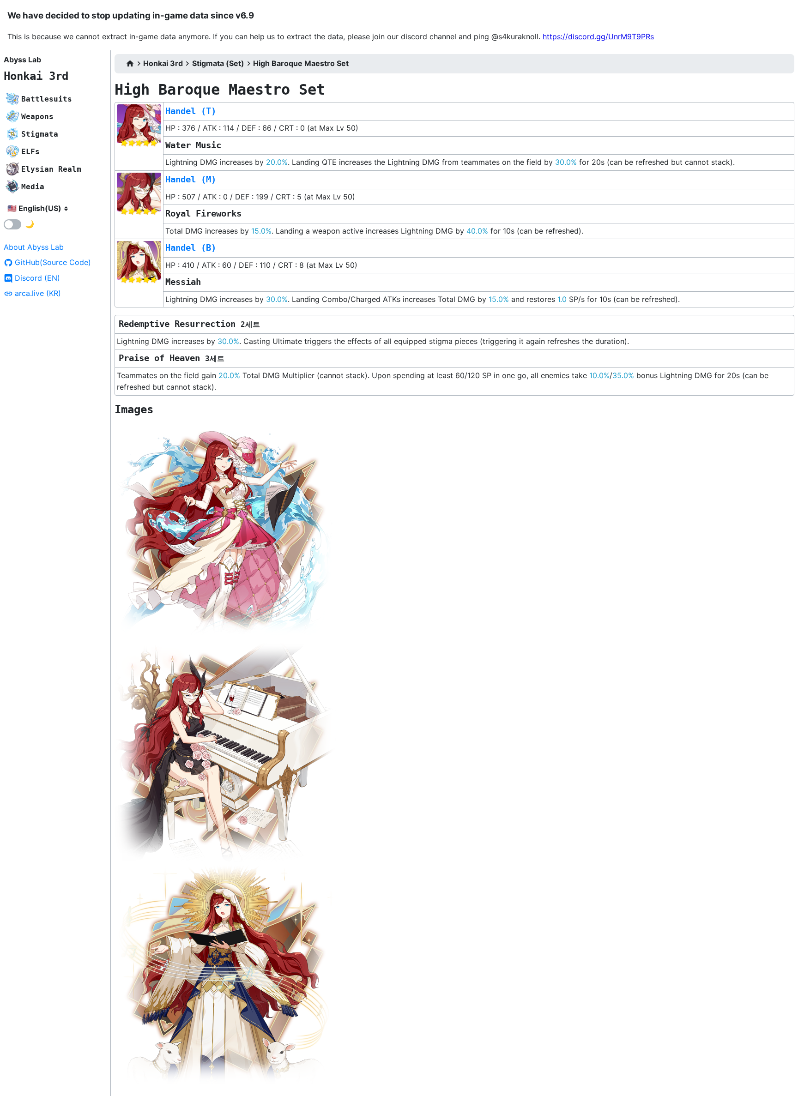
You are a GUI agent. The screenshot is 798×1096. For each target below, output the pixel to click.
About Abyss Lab (34, 247)
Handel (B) (190, 248)
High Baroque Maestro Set (301, 63)
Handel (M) (190, 179)
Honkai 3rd (36, 76)
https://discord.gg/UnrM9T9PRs (598, 36)
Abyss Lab (22, 59)
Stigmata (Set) (218, 63)
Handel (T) (190, 111)
